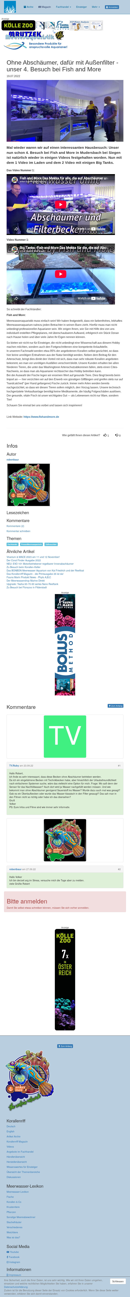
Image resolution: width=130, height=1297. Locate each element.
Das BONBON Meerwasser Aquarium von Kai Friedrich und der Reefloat (45, 570)
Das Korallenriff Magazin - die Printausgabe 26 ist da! (35, 573)
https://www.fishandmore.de (41, 416)
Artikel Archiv (13, 1136)
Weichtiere (12, 1232)
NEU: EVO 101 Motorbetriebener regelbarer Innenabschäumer (40, 563)
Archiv (29, 6)
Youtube (14, 1252)
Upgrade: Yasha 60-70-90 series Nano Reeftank (32, 584)
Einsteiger (81, 6)
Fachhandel (62, 6)
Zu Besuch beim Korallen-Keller (23, 567)
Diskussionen (14, 1177)
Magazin (46, 6)
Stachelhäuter (14, 1222)
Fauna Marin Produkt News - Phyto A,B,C (29, 577)
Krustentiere (13, 1207)
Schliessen (118, 1281)
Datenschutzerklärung (16, 1287)
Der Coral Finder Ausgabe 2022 (24, 560)
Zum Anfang (116, 705)
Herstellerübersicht (17, 1161)
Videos (10, 1146)
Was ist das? (13, 1237)
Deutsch (11, 1126)
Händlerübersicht (16, 1156)
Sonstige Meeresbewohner (21, 1217)
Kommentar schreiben (18, 531)
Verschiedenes (14, 1227)
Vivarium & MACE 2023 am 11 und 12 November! (33, 557)
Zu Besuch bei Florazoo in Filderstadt (27, 587)
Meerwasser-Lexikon (18, 1191)
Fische (10, 1196)
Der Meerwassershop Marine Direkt (26, 580)
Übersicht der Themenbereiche (23, 1172)
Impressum (14, 1275)
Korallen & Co (14, 1202)
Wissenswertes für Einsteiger (22, 1167)
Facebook (13, 1257)
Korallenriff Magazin (17, 1141)
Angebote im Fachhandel (20, 1151)
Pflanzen (11, 1212)
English (10, 1131)
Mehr (95, 6)
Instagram (14, 1262)
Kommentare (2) (15, 526)
